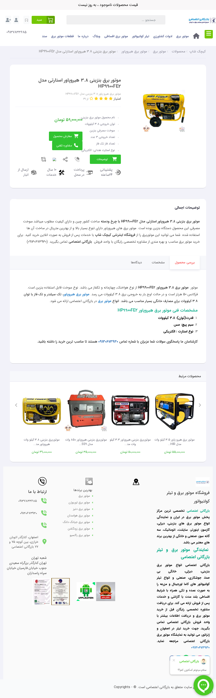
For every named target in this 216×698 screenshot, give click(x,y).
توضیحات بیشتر (102, 160)
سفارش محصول (62, 136)
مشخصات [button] (158, 262)
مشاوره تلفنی (64, 145)
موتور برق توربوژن (79, 502)
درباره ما (83, 36)
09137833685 (17, 32)
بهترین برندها (82, 490)
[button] (43, 20)
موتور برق (182, 36)
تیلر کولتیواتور (140, 36)
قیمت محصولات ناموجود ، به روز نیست (108, 5)
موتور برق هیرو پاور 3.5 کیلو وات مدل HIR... (174, 442)
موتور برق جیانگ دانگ (76, 522)
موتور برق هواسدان (78, 515)
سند (44, 36)
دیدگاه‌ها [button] (136, 262)
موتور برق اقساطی (116, 36)
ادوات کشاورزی (162, 36)
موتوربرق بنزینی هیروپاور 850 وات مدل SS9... (86, 442)
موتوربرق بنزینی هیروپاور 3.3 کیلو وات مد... (130, 442)
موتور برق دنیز (81, 509)
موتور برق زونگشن (79, 529)
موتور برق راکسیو (80, 535)
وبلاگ (96, 36)
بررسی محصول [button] (185, 262)
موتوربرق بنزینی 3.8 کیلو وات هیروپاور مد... (41, 442)
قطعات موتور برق (62, 36)
